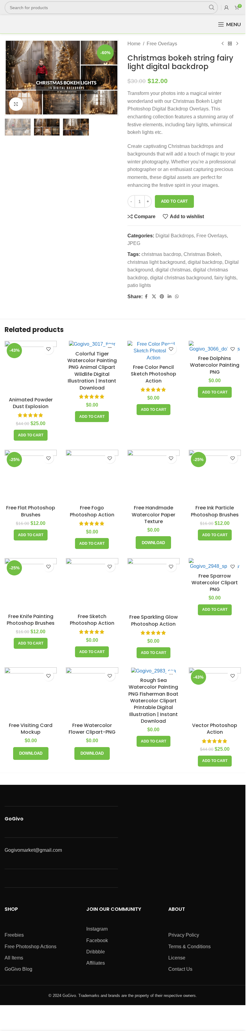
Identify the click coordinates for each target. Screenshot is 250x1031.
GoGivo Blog (18, 969)
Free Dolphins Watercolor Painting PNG (214, 365)
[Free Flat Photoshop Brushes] (31, 476)
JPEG (133, 243)
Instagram (97, 928)
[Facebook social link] (146, 296)
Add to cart (174, 201)
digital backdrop (205, 262)
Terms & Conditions (189, 946)
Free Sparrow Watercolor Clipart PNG (214, 582)
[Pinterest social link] (162, 296)
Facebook (97, 940)
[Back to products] (230, 43)
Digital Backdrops (174, 235)
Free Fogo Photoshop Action (92, 511)
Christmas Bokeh (202, 254)
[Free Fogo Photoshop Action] (92, 476)
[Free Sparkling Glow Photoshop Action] (153, 584)
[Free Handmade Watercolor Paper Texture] (153, 476)
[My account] (226, 8)
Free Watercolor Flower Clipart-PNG (92, 729)
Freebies (14, 935)
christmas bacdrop (161, 254)
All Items (14, 957)
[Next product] (237, 43)
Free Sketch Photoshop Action (92, 620)
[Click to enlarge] (16, 104)
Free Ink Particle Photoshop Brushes (215, 511)
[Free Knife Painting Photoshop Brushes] (31, 584)
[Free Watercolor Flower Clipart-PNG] (92, 693)
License (176, 957)
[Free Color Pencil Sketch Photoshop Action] (153, 351)
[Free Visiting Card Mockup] (31, 693)
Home (134, 43)
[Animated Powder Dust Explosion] (31, 367)
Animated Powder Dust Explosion (31, 403)
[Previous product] (222, 43)
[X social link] (154, 296)
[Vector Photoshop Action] (215, 693)
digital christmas (173, 269)
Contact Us (180, 969)
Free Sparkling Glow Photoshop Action (153, 620)
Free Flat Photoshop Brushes (30, 511)
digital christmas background (181, 277)
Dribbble (95, 951)
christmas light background (156, 262)
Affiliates (95, 963)
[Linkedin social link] (169, 296)
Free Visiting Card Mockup (30, 729)
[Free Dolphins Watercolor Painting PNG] (215, 346)
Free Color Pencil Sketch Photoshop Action (153, 374)
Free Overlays (162, 43)
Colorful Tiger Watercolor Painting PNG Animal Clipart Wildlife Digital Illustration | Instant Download (92, 370)
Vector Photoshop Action (214, 729)
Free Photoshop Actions (30, 946)
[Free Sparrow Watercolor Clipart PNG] (215, 564)
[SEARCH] (211, 7)
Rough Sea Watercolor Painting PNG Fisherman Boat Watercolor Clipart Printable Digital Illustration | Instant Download (153, 701)
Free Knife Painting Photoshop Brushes (31, 620)
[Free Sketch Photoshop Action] (92, 584)
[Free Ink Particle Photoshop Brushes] (215, 476)
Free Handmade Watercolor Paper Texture (153, 514)
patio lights (139, 285)
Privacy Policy (183, 935)
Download (153, 542)
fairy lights (225, 277)
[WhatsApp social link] (176, 296)
